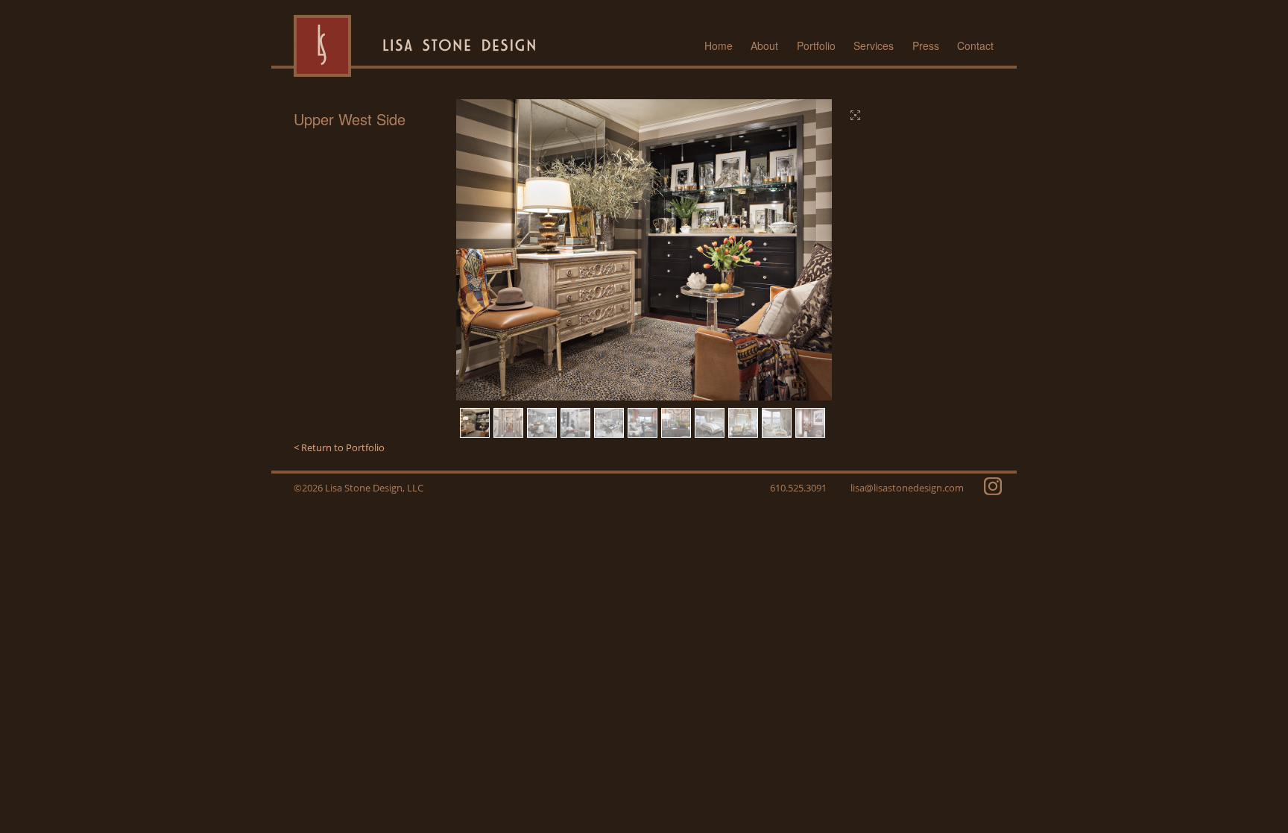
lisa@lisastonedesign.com (907, 487)
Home (718, 45)
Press (925, 45)
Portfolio (816, 45)
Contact (975, 45)
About (764, 45)
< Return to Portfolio (339, 447)
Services (873, 45)
